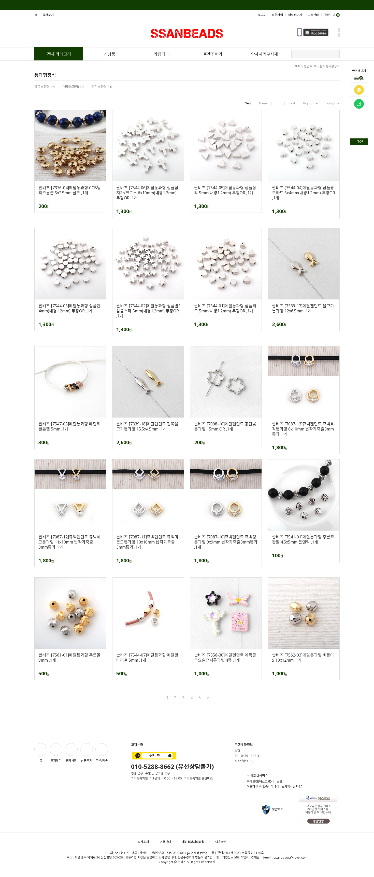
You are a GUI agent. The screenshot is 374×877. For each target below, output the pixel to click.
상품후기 (86, 760)
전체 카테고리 (59, 54)
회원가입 (277, 15)
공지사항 (71, 760)
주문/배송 (102, 760)
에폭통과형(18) (44, 87)
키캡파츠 (161, 54)
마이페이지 (359, 71)
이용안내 (165, 842)
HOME (296, 66)
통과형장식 (333, 66)
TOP (360, 141)
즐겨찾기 (48, 15)
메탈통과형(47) (73, 87)
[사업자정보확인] (198, 853)
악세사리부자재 (264, 54)
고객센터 (313, 15)
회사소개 (143, 842)
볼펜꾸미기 (212, 54)
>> (207, 698)
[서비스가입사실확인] (288, 786)
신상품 (109, 54)
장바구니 (359, 78)
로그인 (262, 15)
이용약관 (220, 842)
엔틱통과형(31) (101, 87)
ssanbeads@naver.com (291, 857)
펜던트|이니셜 (313, 66)
